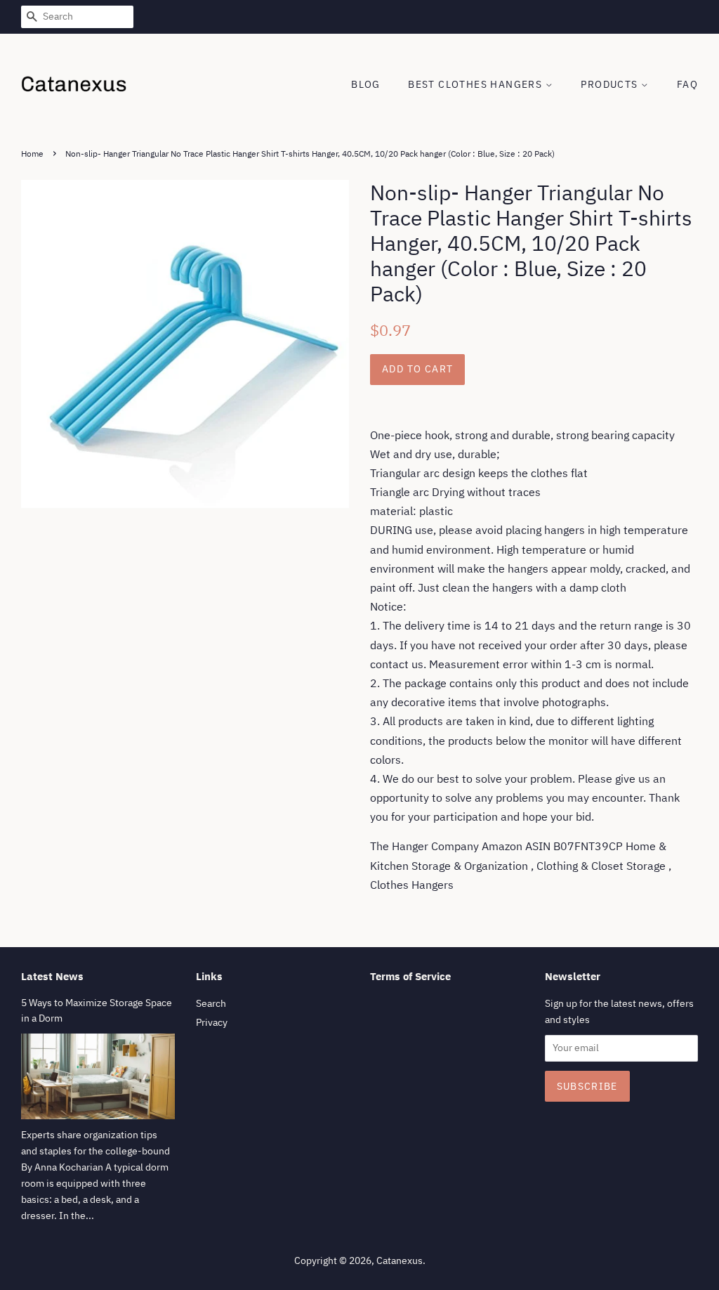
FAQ (687, 84)
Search (211, 1003)
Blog (366, 84)
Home (32, 153)
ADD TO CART (417, 369)
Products (611, 84)
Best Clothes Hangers (476, 84)
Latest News (52, 976)
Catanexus (399, 1260)
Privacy (211, 1022)
